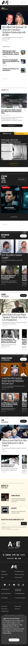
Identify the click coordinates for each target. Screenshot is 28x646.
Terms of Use (12, 529)
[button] (2, 106)
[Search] (22, 2)
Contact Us (17, 529)
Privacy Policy (8, 529)
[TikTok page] (23, 585)
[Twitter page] (9, 585)
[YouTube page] (14, 585)
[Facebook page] (5, 585)
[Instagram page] (18, 585)
